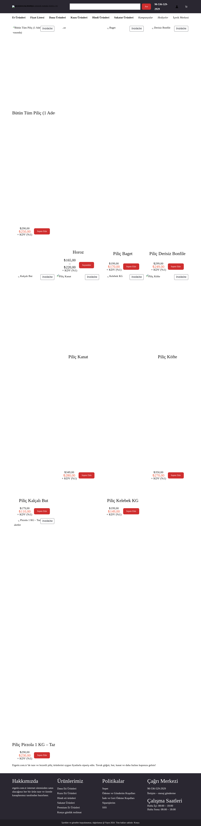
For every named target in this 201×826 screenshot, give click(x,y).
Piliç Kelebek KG (122, 500)
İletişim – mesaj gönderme (161, 793)
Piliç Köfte (167, 356)
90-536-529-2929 (156, 788)
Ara (146, 6)
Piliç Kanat (78, 356)
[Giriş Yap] (176, 6)
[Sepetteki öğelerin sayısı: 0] (186, 6)
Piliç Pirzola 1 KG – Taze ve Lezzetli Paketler (52, 744)
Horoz (78, 252)
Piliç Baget (122, 253)
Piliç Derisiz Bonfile (167, 253)
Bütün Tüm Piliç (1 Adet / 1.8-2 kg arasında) (51, 112)
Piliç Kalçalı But (33, 500)
